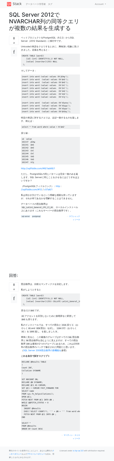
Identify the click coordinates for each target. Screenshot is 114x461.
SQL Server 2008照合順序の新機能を (42, 350)
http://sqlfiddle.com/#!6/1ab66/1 (38, 168)
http (58, 186)
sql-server (26, 216)
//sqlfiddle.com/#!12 (31, 189)
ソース (77, 220)
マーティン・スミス (72, 435)
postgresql (36, 216)
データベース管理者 (36, 4)
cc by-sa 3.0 (78, 451)
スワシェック (74, 216)
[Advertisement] (50, 245)
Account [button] (99, 4)
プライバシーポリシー (36, 454)
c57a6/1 (48, 189)
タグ (50, 4)
